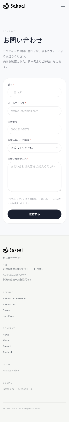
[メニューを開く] (63, 6)
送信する (34, 214)
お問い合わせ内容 (18, 158)
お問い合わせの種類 (19, 140)
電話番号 (12, 121)
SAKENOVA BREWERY (14, 298)
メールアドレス (17, 103)
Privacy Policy (11, 370)
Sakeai (7, 310)
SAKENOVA (9, 304)
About (6, 340)
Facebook (22, 388)
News (6, 334)
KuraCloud (9, 316)
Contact (7, 352)
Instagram (8, 388)
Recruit (7, 346)
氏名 (11, 84)
